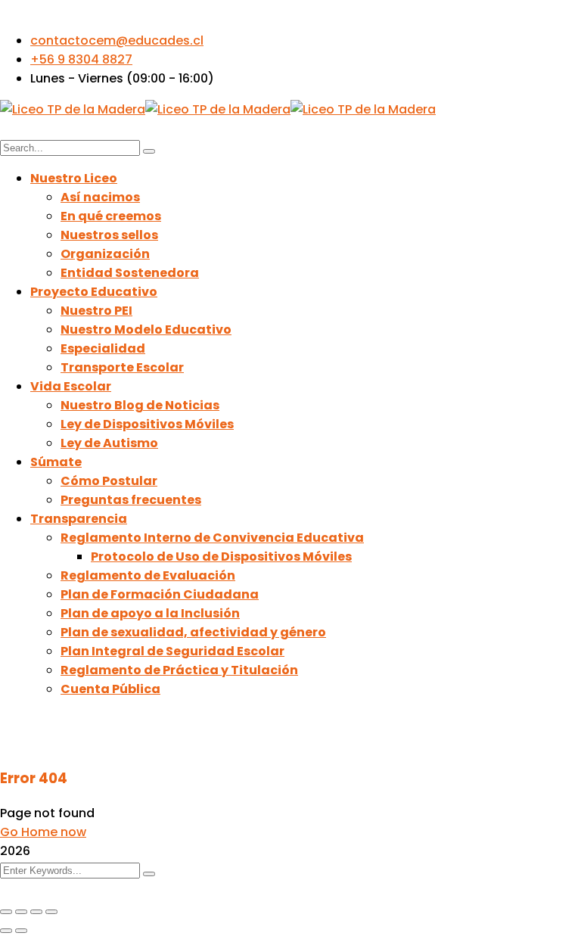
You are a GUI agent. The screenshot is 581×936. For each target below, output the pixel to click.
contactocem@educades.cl (117, 40)
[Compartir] (36, 912)
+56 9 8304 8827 (81, 59)
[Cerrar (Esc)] (51, 912)
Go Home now (43, 832)
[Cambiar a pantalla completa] (21, 912)
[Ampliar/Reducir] (6, 912)
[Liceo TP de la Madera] (72, 109)
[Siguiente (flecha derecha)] (21, 930)
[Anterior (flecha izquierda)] (6, 930)
